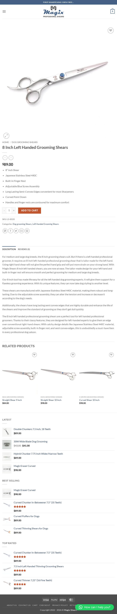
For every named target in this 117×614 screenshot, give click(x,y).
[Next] (114, 382)
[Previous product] (11, 157)
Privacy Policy (60, 605)
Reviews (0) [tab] (24, 249)
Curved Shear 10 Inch (89, 400)
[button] (4, 11)
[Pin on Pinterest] (27, 230)
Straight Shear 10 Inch (51, 400)
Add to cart (29, 210)
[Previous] (2, 382)
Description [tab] (9, 249)
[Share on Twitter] (16, 230)
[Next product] (5, 157)
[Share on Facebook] (10, 230)
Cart (34, 605)
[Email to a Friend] (21, 230)
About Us (12, 605)
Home (5, 142)
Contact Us (25, 605)
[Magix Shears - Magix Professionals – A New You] (53, 11)
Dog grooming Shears (24, 142)
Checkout (44, 605)
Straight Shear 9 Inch (12, 400)
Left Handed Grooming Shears (45, 224)
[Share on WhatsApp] (5, 230)
